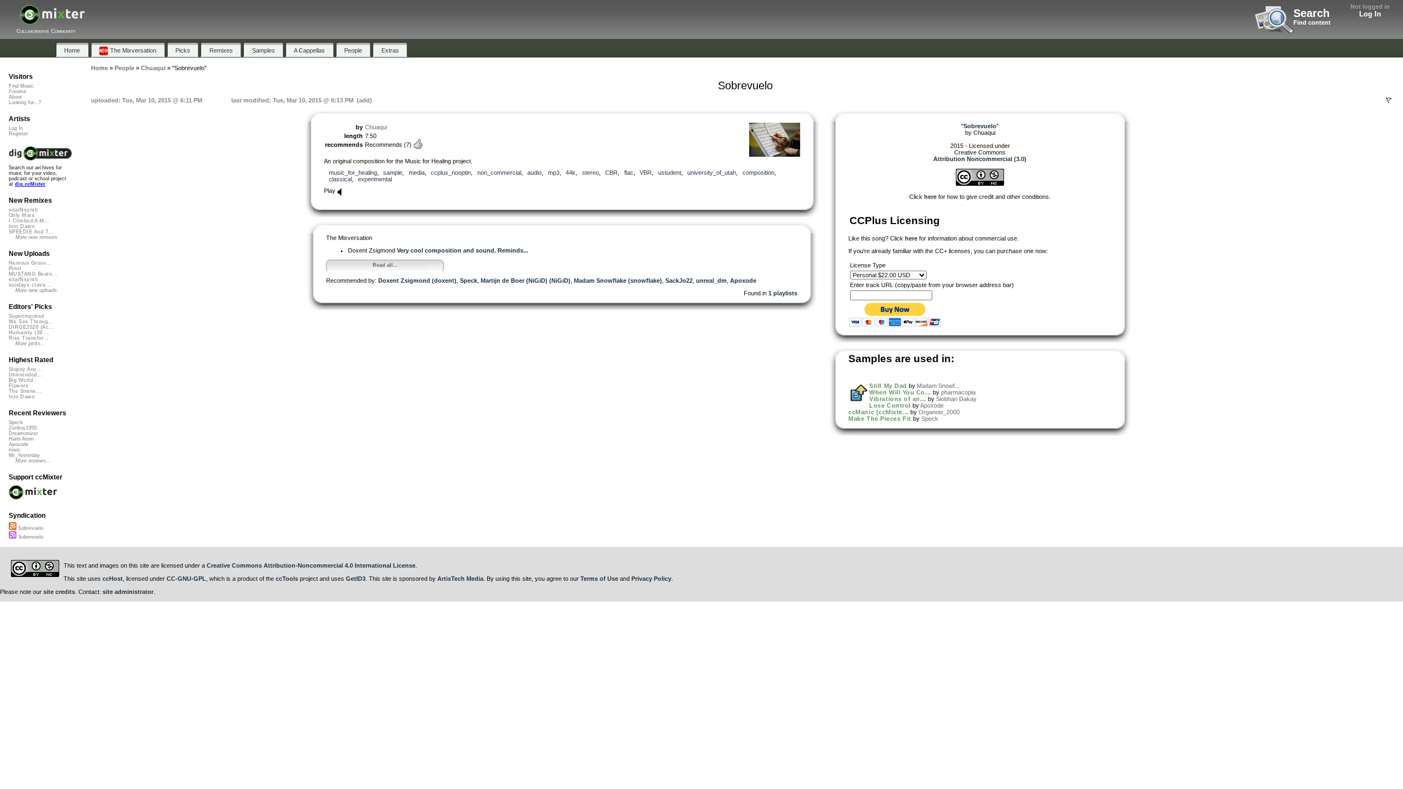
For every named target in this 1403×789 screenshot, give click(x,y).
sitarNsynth (23, 210)
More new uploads (36, 290)
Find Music (21, 86)
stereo (590, 172)
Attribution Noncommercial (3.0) (979, 159)
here (930, 196)
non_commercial (499, 172)
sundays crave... (30, 285)
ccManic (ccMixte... (878, 412)
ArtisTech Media (460, 578)
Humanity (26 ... (29, 332)
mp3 (554, 172)
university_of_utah (711, 172)
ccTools (287, 578)
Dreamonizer (23, 433)
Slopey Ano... (25, 369)
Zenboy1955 (23, 428)
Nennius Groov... (30, 263)
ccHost (112, 578)
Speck (468, 280)
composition (758, 172)
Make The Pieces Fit (879, 418)
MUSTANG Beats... (33, 274)
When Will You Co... (900, 392)
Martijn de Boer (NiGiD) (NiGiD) (526, 280)
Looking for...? (25, 102)
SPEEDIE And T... (31, 232)
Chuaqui (376, 127)
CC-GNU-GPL (186, 578)
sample (392, 172)
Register (18, 133)
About (15, 97)
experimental (375, 179)
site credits (59, 591)
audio (534, 172)
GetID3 (356, 578)
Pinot (15, 268)
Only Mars (22, 215)
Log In (1370, 14)
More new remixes (36, 237)
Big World (21, 380)
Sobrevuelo (29, 528)
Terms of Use (599, 578)
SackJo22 (679, 280)
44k (570, 172)
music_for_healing (353, 172)
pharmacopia (958, 392)
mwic (15, 450)
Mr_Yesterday (24, 455)
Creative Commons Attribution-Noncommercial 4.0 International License (311, 565)
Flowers (18, 385)
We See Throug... (31, 321)
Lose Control (890, 405)
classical (340, 179)
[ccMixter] (52, 20)
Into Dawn (22, 226)
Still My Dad (888, 385)
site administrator (127, 591)
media (417, 172)
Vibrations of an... (897, 399)
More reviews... (33, 461)
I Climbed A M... (29, 221)
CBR (611, 172)
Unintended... (26, 375)
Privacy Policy (651, 578)
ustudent (669, 172)
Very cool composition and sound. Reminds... (462, 250)
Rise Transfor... (28, 338)
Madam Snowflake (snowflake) (618, 280)
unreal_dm (711, 280)
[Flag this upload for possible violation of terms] (1388, 100)
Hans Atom (21, 439)
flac (629, 172)
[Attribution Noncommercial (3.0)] (980, 183)
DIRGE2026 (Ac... (31, 327)
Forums (17, 91)
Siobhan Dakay (956, 399)
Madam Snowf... (938, 385)
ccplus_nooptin (451, 172)
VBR (646, 172)
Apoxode (743, 280)
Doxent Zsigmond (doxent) (417, 280)
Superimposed (26, 316)
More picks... (30, 343)
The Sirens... (25, 391)
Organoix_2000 (939, 412)
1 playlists (782, 293)
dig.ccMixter (30, 184)
